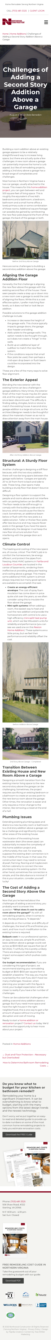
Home (5, 34)
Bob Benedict (34, 115)
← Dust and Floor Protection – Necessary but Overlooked (24, 1056)
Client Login (37, 11)
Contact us (30, 1023)
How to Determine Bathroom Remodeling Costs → (26, 1064)
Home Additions (18, 34)
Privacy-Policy (34, 1329)
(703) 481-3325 (19, 11)
